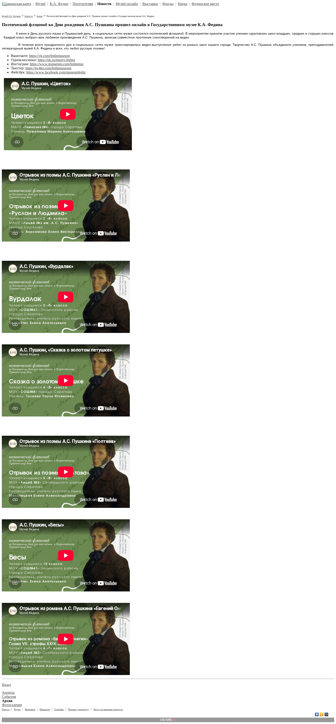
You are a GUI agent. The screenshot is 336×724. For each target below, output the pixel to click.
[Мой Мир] (326, 714)
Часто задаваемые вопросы (108, 709)
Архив (40, 16)
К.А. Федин (59, 4)
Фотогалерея (12, 705)
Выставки (150, 4)
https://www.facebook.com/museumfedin (55, 72)
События (9, 697)
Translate (59, 709)
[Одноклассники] (321, 714)
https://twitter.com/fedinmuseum (48, 68)
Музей (40, 4)
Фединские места (205, 4)
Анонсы (8, 692)
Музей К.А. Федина (11, 16)
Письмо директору (78, 709)
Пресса (6, 709)
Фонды (167, 4)
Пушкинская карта (16, 4)
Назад (6, 685)
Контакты (30, 709)
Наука (182, 4)
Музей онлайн (127, 4)
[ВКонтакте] (317, 714)
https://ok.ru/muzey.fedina (56, 60)
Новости (28, 16)
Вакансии (45, 709)
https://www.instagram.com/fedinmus (56, 64)
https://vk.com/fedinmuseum (49, 56)
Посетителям (83, 4)
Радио (17, 709)
